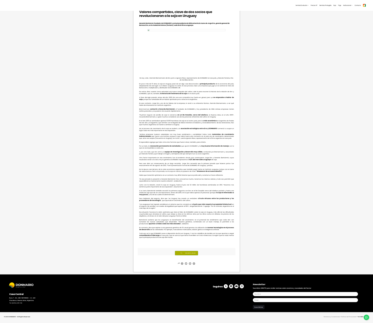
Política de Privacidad (348, 317)
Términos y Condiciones (331, 317)
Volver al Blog (190, 253)
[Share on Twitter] (186, 263)
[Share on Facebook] (182, 263)
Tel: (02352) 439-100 (15, 303)
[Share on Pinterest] (194, 263)
